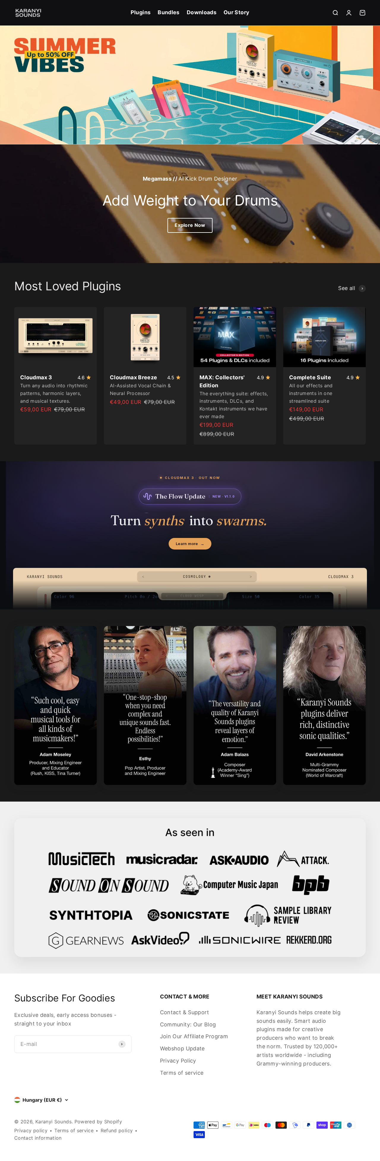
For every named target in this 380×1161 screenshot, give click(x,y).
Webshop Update (182, 1048)
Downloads (201, 12)
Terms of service (182, 1073)
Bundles (169, 12)
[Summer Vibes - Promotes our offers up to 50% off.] (190, 85)
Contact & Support (184, 1012)
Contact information (38, 1138)
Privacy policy (31, 1130)
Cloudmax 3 (36, 377)
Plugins (141, 12)
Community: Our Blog (188, 1024)
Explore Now (190, 225)
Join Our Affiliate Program (194, 1036)
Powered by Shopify (98, 1122)
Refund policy (117, 1130)
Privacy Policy (178, 1061)
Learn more (190, 543)
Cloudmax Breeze (133, 377)
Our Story (236, 12)
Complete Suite (310, 377)
